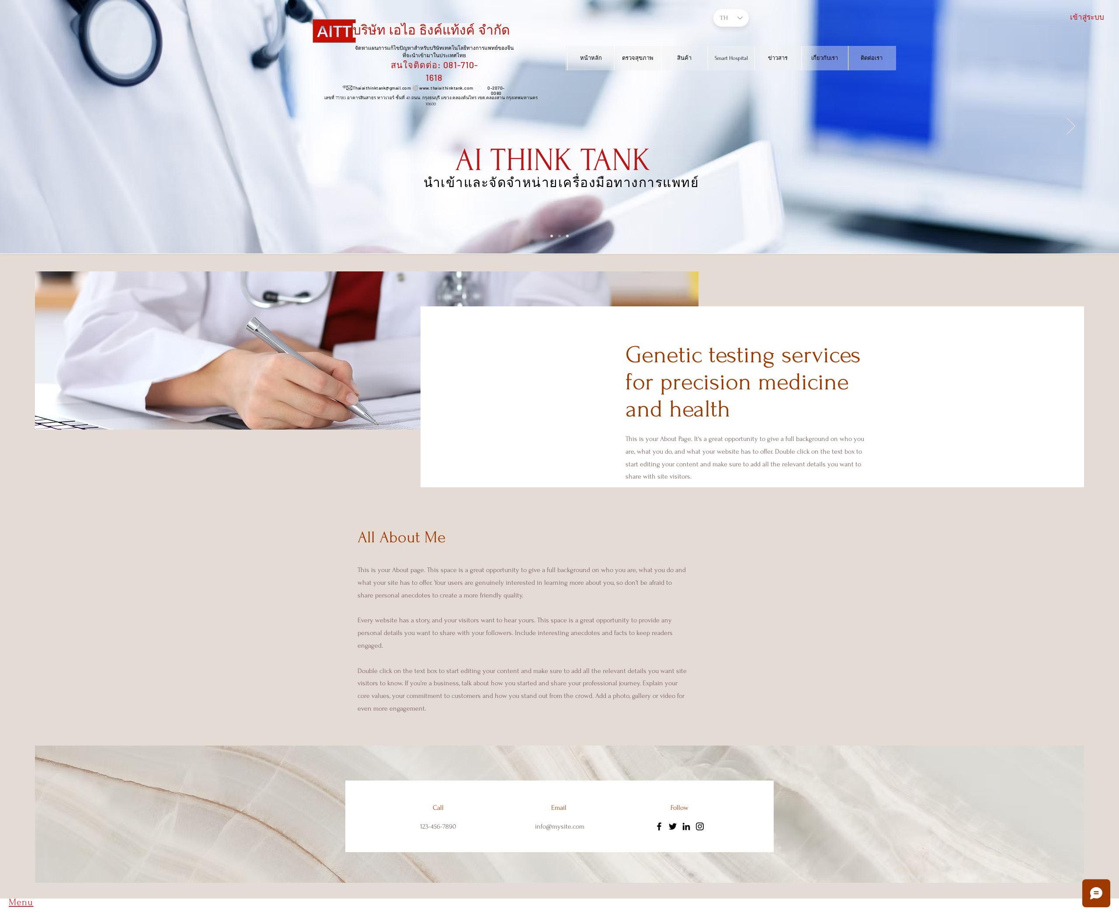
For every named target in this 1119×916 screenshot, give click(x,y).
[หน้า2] (567, 236)
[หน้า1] (559, 236)
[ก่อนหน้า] (48, 127)
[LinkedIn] (686, 826)
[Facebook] (659, 826)
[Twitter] (672, 826)
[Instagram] (700, 826)
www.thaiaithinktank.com (446, 87)
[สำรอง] (551, 236)
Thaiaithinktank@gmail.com (382, 87)
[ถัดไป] (1071, 127)
